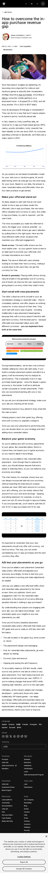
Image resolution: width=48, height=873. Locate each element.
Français (25, 724)
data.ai (4, 98)
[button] (24, 46)
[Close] (46, 836)
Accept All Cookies (24, 869)
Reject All (24, 862)
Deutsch (11, 724)
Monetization (7, 50)
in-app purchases (24, 95)
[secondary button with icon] (43, 4)
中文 (40, 724)
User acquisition (25, 46)
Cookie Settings (24, 857)
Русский (12, 727)
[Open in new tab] (15, 766)
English (4, 724)
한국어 (19, 727)
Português (33, 724)
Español (4, 727)
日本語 (18, 724)
